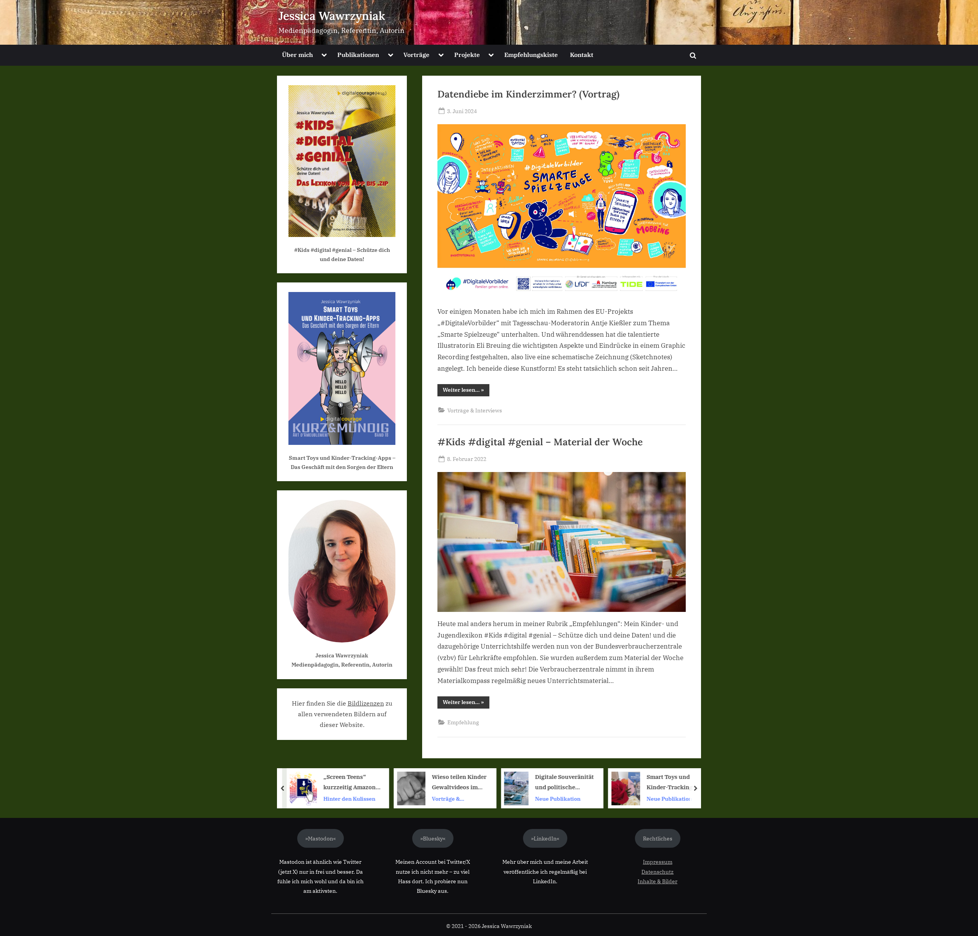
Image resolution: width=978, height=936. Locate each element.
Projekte (467, 54)
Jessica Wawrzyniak (332, 15)
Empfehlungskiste (531, 54)
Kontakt (581, 54)
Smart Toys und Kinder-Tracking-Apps (646, 782)
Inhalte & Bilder (657, 881)
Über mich (297, 54)
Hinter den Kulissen (325, 798)
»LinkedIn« (545, 838)
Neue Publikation (533, 798)
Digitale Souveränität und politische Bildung (540, 782)
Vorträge (416, 54)
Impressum (657, 861)
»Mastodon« (320, 838)
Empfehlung (463, 722)
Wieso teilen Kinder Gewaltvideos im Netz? (434, 782)
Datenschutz (657, 871)
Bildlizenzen (366, 703)
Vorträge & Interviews (474, 410)
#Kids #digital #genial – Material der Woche (540, 442)
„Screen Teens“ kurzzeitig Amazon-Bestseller (326, 782)
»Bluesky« (432, 838)
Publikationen (358, 54)
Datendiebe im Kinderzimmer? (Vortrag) (528, 94)
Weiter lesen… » (466, 391)
